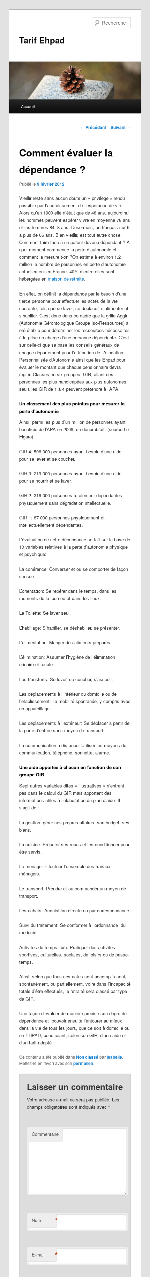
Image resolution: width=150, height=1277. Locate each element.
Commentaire (45, 1134)
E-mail (44, 1254)
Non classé (87, 1057)
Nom (44, 1220)
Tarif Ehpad (42, 40)
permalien (83, 1063)
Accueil (28, 106)
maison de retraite (66, 278)
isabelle (114, 1057)
